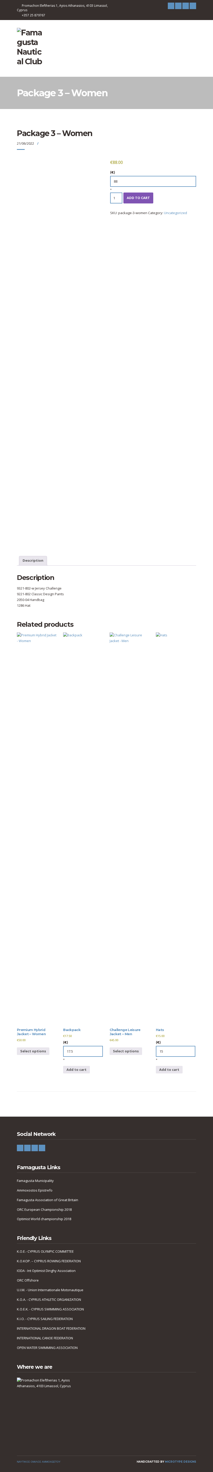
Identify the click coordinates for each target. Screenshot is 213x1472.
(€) (112, 172)
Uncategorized (175, 212)
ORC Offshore (28, 1280)
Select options (33, 1051)
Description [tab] (33, 560)
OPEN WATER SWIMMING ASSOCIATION (47, 1347)
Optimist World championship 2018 (44, 1219)
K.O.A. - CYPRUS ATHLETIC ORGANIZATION (49, 1299)
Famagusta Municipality (35, 1180)
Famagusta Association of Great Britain (47, 1200)
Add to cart (138, 197)
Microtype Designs (180, 1461)
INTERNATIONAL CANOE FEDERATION (45, 1338)
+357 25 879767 (33, 15)
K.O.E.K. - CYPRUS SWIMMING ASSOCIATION (50, 1309)
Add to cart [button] (76, 1069)
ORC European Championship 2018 (44, 1209)
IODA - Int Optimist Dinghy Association (46, 1270)
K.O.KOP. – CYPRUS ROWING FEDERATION (49, 1261)
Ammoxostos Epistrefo (34, 1190)
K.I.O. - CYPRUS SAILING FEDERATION (45, 1318)
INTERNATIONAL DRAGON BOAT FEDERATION (51, 1328)
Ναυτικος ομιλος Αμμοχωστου (39, 1461)
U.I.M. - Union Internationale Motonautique (50, 1290)
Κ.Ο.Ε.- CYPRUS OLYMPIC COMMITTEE (45, 1251)
